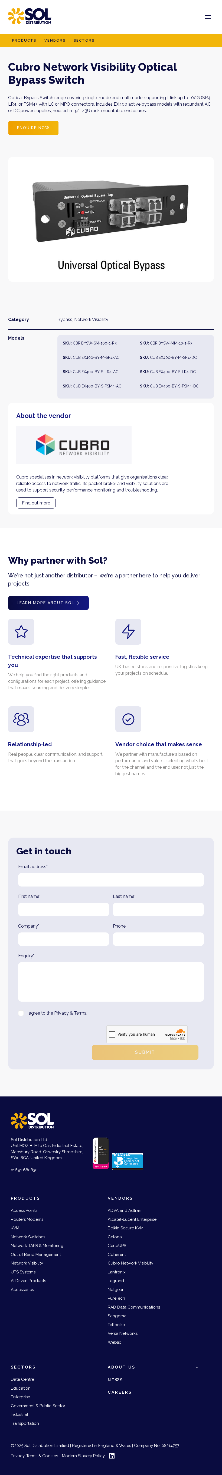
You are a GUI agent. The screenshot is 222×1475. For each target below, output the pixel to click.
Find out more (36, 503)
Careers (120, 1392)
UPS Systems (23, 1272)
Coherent (117, 1254)
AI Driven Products (28, 1280)
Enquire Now (33, 128)
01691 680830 (24, 1170)
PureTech (116, 1298)
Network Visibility (91, 319)
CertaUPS (117, 1245)
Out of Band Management (36, 1254)
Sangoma (117, 1315)
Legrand (116, 1280)
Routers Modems (27, 1219)
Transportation (25, 1423)
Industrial (19, 1414)
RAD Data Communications (134, 1307)
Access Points (24, 1210)
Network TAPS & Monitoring (37, 1245)
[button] (197, 1367)
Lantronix (117, 1272)
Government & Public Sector (38, 1405)
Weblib (115, 1342)
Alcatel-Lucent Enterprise (132, 1219)
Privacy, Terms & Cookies (34, 1455)
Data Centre (22, 1379)
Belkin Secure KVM (125, 1228)
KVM (15, 1228)
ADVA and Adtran (124, 1210)
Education (21, 1388)
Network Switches (28, 1237)
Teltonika (116, 1324)
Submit (145, 1052)
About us (121, 1367)
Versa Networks (123, 1333)
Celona (115, 1237)
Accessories (22, 1289)
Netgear (115, 1289)
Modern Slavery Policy (83, 1455)
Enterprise (20, 1396)
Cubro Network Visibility (130, 1263)
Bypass (64, 319)
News (115, 1379)
